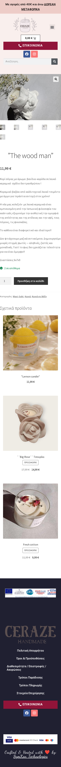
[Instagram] (34, 54)
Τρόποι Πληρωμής (30, 685)
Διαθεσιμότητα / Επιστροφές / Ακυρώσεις (26, 668)
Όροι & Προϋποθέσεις (30, 658)
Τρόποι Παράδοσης (30, 677)
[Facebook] (26, 54)
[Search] (54, 61)
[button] (52, 27)
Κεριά (28, 296)
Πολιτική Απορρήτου (30, 650)
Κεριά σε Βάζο (39, 296)
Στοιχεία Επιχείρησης (30, 693)
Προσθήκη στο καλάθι (31, 281)
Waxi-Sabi (18, 296)
